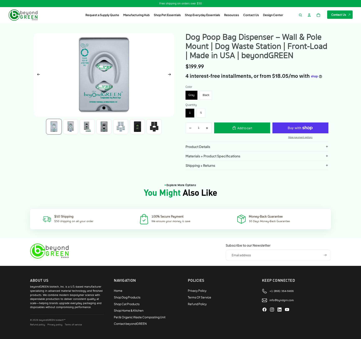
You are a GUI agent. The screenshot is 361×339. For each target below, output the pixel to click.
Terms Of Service (199, 297)
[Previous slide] (37, 74)
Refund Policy (197, 304)
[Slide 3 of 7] (87, 126)
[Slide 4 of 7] (104, 126)
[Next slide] (170, 74)
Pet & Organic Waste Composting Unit (139, 317)
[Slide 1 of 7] (53, 126)
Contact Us (338, 14)
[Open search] (300, 15)
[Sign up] (325, 255)
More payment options (300, 137)
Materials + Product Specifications (213, 156)
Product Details (198, 146)
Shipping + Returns (200, 165)
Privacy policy (54, 325)
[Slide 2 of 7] (70, 126)
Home (118, 290)
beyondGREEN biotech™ (52, 320)
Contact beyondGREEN (130, 323)
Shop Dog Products (127, 297)
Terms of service (73, 325)
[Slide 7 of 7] (154, 126)
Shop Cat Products (127, 304)
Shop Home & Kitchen (129, 310)
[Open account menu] (309, 15)
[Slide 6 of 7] (137, 126)
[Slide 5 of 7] (120, 126)
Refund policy (37, 325)
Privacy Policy (197, 290)
